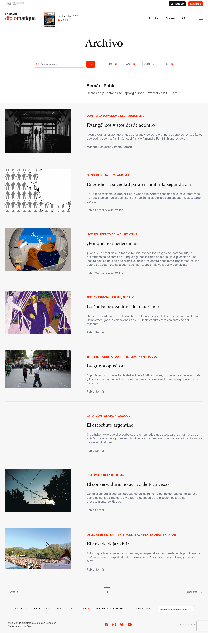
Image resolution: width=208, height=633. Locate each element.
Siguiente (192, 591)
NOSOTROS (63, 608)
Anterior (14, 591)
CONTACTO (141, 608)
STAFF (83, 608)
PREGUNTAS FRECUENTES (110, 608)
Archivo (154, 18)
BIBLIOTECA (40, 608)
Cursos (171, 18)
